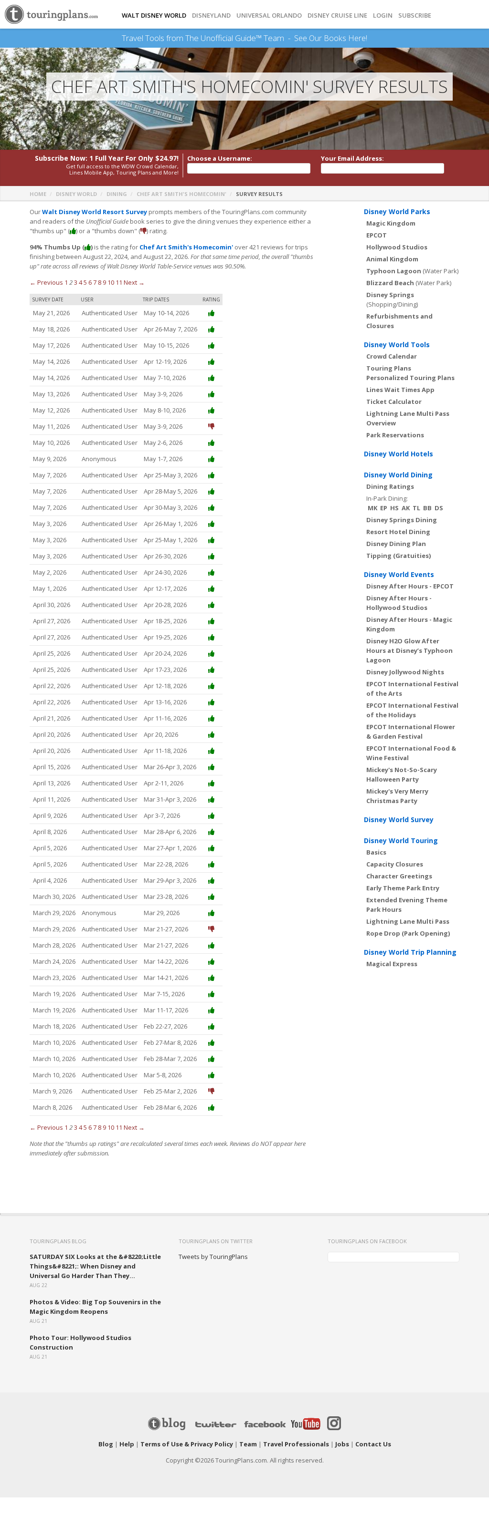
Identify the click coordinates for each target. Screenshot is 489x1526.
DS (439, 508)
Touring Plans (388, 368)
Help (126, 1444)
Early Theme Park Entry (402, 888)
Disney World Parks (397, 211)
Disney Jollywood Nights (405, 672)
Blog (105, 1444)
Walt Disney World (154, 15)
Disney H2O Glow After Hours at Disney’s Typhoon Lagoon (409, 650)
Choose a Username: (219, 158)
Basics (376, 852)
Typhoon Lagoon (393, 271)
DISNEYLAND (211, 15)
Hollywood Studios (396, 247)
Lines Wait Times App (400, 389)
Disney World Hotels (398, 453)
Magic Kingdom (390, 223)
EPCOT (376, 235)
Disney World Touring (401, 840)
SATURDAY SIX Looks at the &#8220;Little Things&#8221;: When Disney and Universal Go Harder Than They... (95, 1266)
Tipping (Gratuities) (398, 555)
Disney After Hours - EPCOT (410, 586)
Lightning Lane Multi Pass (407, 921)
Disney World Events (399, 574)
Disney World (76, 193)
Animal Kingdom (392, 259)
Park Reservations (395, 435)
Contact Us (373, 1444)
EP (383, 508)
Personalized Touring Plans (410, 377)
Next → (134, 282)
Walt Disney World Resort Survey (94, 211)
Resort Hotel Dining (398, 531)
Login (383, 15)
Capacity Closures (394, 864)
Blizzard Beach (390, 282)
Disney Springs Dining (401, 520)
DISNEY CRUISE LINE (337, 15)
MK (372, 508)
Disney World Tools (397, 344)
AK (406, 508)
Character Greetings (399, 876)
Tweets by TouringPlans (213, 1256)
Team (248, 1444)
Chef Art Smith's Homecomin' (181, 193)
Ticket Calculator (394, 401)
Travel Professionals (296, 1444)
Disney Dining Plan (396, 543)
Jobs (342, 1444)
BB (427, 508)
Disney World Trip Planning (410, 952)
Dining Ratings (390, 486)
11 (119, 282)
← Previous (46, 282)
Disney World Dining (398, 474)
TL (416, 508)
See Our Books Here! (330, 38)
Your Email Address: (352, 158)
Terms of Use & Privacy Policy (186, 1444)
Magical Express (391, 963)
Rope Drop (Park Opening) (408, 933)
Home (38, 193)
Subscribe (414, 15)
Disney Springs (390, 294)
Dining (116, 193)
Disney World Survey (399, 819)
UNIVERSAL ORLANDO (269, 15)
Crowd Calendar (391, 356)
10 (110, 282)
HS (394, 508)
